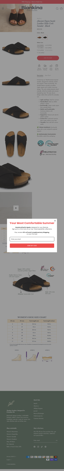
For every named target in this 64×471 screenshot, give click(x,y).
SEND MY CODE (32, 245)
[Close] (55, 221)
